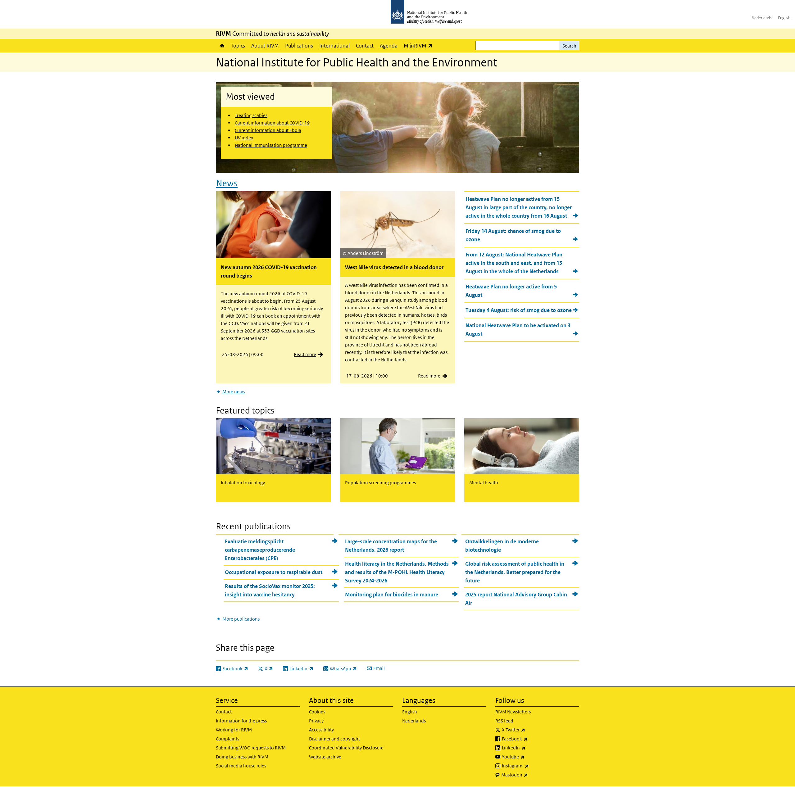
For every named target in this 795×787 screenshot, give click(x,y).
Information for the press (241, 721)
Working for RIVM (234, 730)
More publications (241, 619)
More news (233, 392)
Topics (238, 45)
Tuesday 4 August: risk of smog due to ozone (519, 310)
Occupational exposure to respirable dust (273, 572)
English (784, 17)
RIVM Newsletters (513, 712)
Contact (365, 45)
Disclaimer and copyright (334, 739)
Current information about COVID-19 (272, 123)
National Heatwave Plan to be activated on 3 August (518, 329)
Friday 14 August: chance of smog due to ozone (513, 235)
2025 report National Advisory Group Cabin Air (516, 598)
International (334, 45)
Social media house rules (241, 766)
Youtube (529, 756)
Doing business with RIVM (242, 757)
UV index (244, 138)
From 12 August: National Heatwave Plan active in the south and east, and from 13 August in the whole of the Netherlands (514, 263)
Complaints (227, 739)
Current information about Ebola (268, 130)
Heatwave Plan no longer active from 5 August (511, 290)
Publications (299, 45)
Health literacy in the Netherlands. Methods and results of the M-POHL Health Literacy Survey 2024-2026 (397, 572)
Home (222, 45)
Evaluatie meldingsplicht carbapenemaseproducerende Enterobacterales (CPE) (260, 550)
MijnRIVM (420, 45)
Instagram (531, 765)
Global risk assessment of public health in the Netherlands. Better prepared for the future (514, 572)
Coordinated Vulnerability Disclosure (346, 748)
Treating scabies (251, 115)
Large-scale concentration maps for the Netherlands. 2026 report (391, 545)
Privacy (316, 721)
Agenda (389, 45)
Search (569, 46)
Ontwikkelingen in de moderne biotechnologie (502, 545)
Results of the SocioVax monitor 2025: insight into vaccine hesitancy (270, 590)
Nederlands (762, 17)
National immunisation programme (271, 145)
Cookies (317, 712)
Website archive (325, 757)
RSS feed (504, 721)
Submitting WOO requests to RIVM (251, 748)
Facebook (531, 738)
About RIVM (265, 45)
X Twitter (530, 729)
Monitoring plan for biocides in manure (391, 594)
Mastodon (531, 774)
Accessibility (321, 730)
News (227, 183)
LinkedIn (530, 747)
